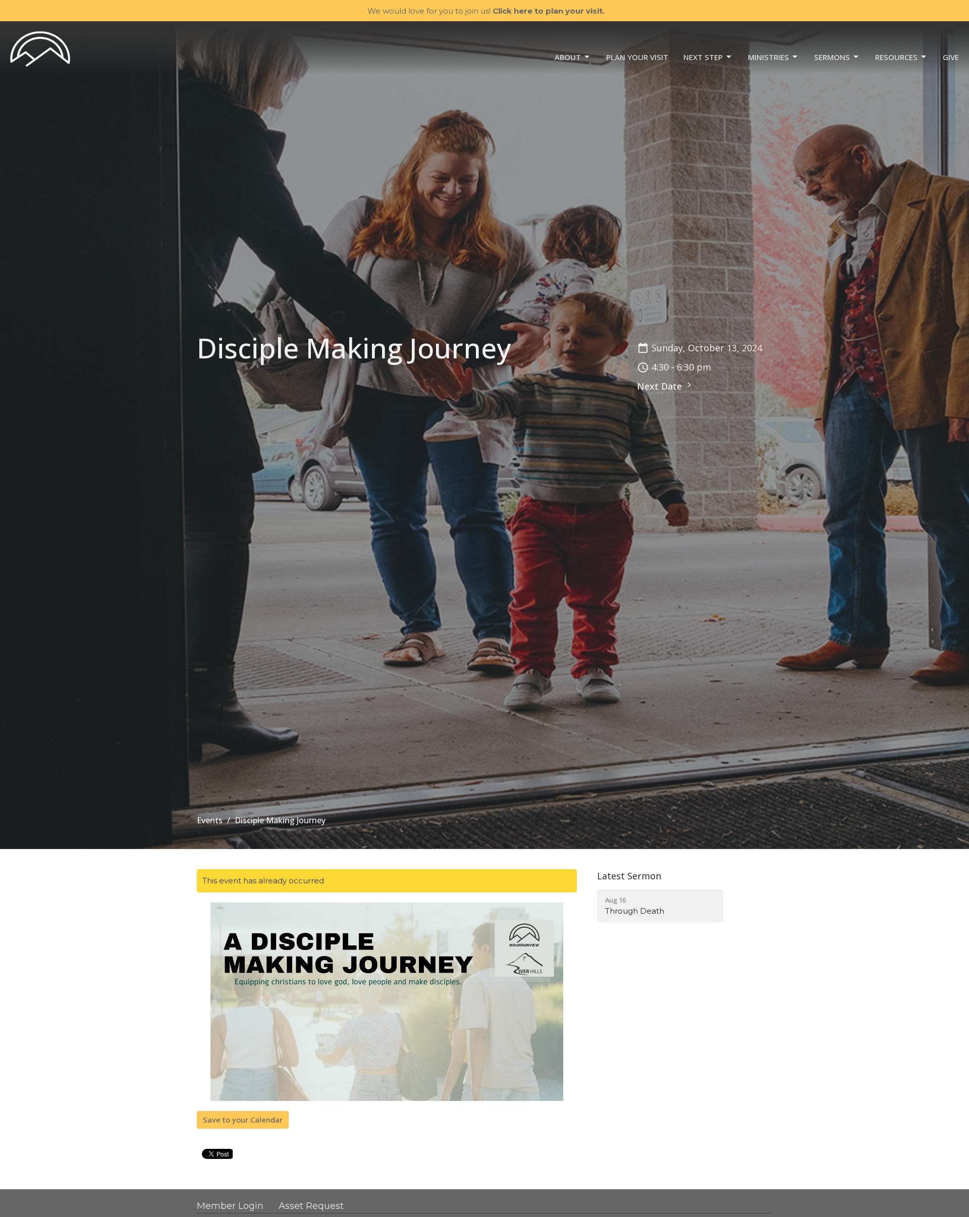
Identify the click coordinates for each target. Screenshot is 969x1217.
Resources (896, 57)
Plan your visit (637, 57)
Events (210, 820)
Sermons (832, 57)
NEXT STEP (703, 57)
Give (951, 57)
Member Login (230, 1205)
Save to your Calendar (243, 1120)
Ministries (768, 57)
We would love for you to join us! (486, 11)
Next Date (660, 386)
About (568, 57)
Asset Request (311, 1205)
